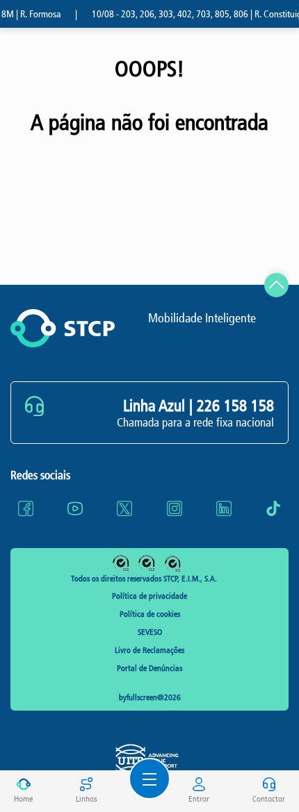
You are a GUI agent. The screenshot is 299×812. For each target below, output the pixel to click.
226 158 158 (235, 405)
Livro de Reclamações (149, 650)
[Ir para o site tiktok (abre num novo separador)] (273, 508)
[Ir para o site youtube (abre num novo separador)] (75, 508)
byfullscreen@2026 (150, 697)
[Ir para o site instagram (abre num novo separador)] (174, 508)
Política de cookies (150, 614)
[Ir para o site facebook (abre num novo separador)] (25, 508)
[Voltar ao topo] (276, 285)
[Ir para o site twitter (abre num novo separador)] (124, 508)
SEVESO (150, 632)
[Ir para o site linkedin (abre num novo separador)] (224, 508)
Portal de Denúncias (149, 668)
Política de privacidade (149, 596)
